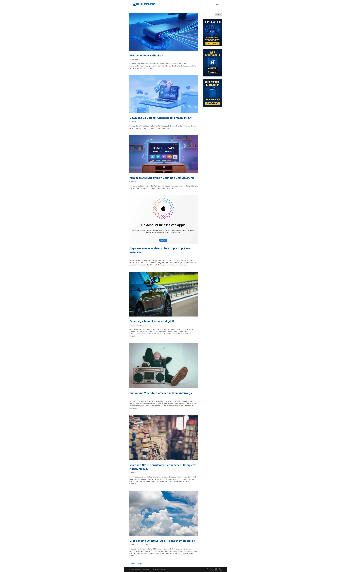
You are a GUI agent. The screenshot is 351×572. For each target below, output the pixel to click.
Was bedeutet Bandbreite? (146, 55)
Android (137, 325)
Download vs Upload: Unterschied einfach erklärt (160, 117)
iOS (136, 256)
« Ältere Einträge (135, 564)
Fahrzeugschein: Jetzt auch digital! (151, 321)
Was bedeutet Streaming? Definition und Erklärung (161, 177)
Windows (137, 396)
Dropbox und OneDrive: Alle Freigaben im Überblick (162, 540)
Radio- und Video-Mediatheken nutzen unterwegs (160, 393)
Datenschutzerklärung (158, 569)
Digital (136, 181)
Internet (144, 325)
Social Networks (147, 544)
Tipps (136, 59)
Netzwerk (141, 544)
